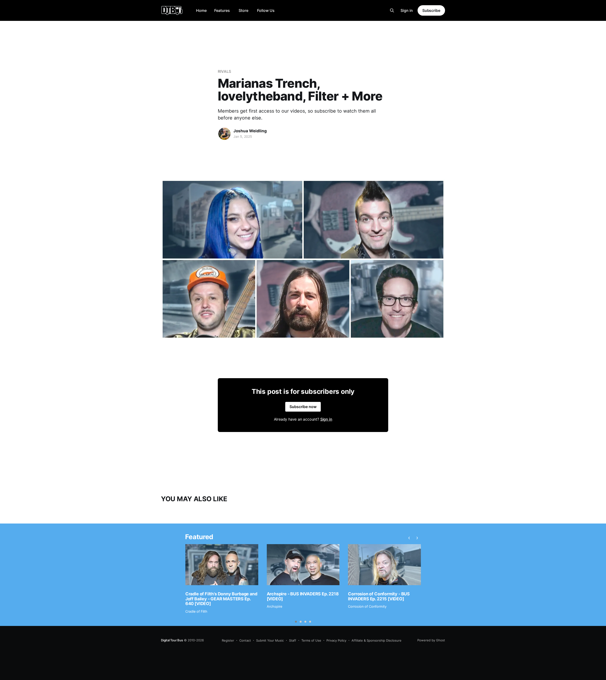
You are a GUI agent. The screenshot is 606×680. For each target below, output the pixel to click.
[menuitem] (201, 10)
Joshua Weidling (250, 131)
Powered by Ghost (431, 640)
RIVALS (224, 71)
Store (243, 10)
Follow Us (266, 10)
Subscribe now (303, 406)
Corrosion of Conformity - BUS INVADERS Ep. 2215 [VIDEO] (379, 596)
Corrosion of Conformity (367, 606)
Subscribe (431, 10)
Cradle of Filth (196, 611)
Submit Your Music (270, 640)
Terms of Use (311, 640)
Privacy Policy (336, 640)
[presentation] (409, 537)
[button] (296, 621)
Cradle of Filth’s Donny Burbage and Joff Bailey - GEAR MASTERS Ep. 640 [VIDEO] (221, 598)
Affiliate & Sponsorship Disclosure (376, 640)
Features (222, 10)
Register (228, 640)
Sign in (407, 10)
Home (201, 10)
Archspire (274, 606)
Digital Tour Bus (172, 640)
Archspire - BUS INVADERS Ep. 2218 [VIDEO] (303, 596)
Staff (292, 640)
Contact (245, 640)
